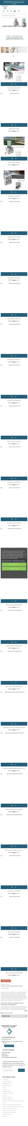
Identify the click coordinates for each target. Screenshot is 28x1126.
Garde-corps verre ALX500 (14, 277)
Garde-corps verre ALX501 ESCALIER (14, 972)
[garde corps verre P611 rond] (14, 422)
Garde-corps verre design (9, 1110)
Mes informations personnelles (9, 1057)
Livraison (5, 1089)
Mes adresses (5, 1055)
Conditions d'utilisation (8, 1093)
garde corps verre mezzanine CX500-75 (14, 850)
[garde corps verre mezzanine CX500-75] (14, 831)
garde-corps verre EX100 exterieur (14, 605)
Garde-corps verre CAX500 (14, 162)
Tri (13, 56)
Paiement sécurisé (7, 1097)
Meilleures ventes (7, 1083)
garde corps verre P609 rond (14, 400)
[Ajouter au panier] (12, 84)
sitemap (4, 1116)
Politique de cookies (7, 560)
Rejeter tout (14, 568)
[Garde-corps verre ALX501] (14, 913)
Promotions (6, 1016)
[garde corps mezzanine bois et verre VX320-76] (14, 749)
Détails (25, 1010)
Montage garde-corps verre (9, 1112)
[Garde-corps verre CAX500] (14, 147)
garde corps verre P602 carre (14, 318)
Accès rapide (8, 1050)
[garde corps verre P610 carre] (14, 341)
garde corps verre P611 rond (14, 441)
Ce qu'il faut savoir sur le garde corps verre (13, 1106)
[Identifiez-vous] (11, 11)
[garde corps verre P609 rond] (14, 381)
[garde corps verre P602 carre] (14, 300)
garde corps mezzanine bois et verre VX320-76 (14, 768)
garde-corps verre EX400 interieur (14, 645)
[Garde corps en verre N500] (14, 872)
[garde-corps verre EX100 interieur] (14, 545)
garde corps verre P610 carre (14, 359)
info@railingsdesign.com (9, 1037)
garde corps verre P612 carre (14, 482)
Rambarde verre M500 (14, 128)
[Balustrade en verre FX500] (14, 218)
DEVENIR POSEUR (7, 1114)
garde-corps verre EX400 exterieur (14, 686)
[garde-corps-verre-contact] (7, 1012)
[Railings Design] (5, 7)
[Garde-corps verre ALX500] (14, 259)
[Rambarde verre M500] (14, 110)
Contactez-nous (6, 1085)
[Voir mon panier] (15, 11)
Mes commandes (6, 1052)
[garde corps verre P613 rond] (14, 504)
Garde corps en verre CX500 (14, 88)
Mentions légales (7, 1091)
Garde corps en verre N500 (14, 891)
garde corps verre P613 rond (14, 523)
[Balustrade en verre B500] (14, 180)
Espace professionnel (8, 1099)
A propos (5, 1095)
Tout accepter (14, 564)
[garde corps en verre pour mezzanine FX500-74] (14, 708)
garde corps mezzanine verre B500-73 (14, 809)
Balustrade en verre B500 (14, 196)
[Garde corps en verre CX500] (14, 72)
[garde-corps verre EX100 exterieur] (14, 586)
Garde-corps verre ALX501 (14, 932)
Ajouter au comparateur (16, 84)
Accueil (4, 1087)
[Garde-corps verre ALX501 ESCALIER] (14, 954)
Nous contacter (9, 1045)
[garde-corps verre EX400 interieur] (14, 627)
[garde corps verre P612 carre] (14, 463)
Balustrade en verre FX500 (14, 237)
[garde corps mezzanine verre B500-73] (14, 790)
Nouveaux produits (7, 1081)
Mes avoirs (4, 1054)
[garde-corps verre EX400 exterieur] (14, 668)
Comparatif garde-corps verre (10, 1108)
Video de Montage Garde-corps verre (12, 1104)
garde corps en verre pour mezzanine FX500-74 (14, 727)
